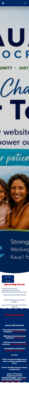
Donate (7, 281)
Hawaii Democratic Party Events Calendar (14, 301)
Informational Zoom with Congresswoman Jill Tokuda (11, 289)
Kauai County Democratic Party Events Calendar (14, 306)
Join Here (8, 277)
